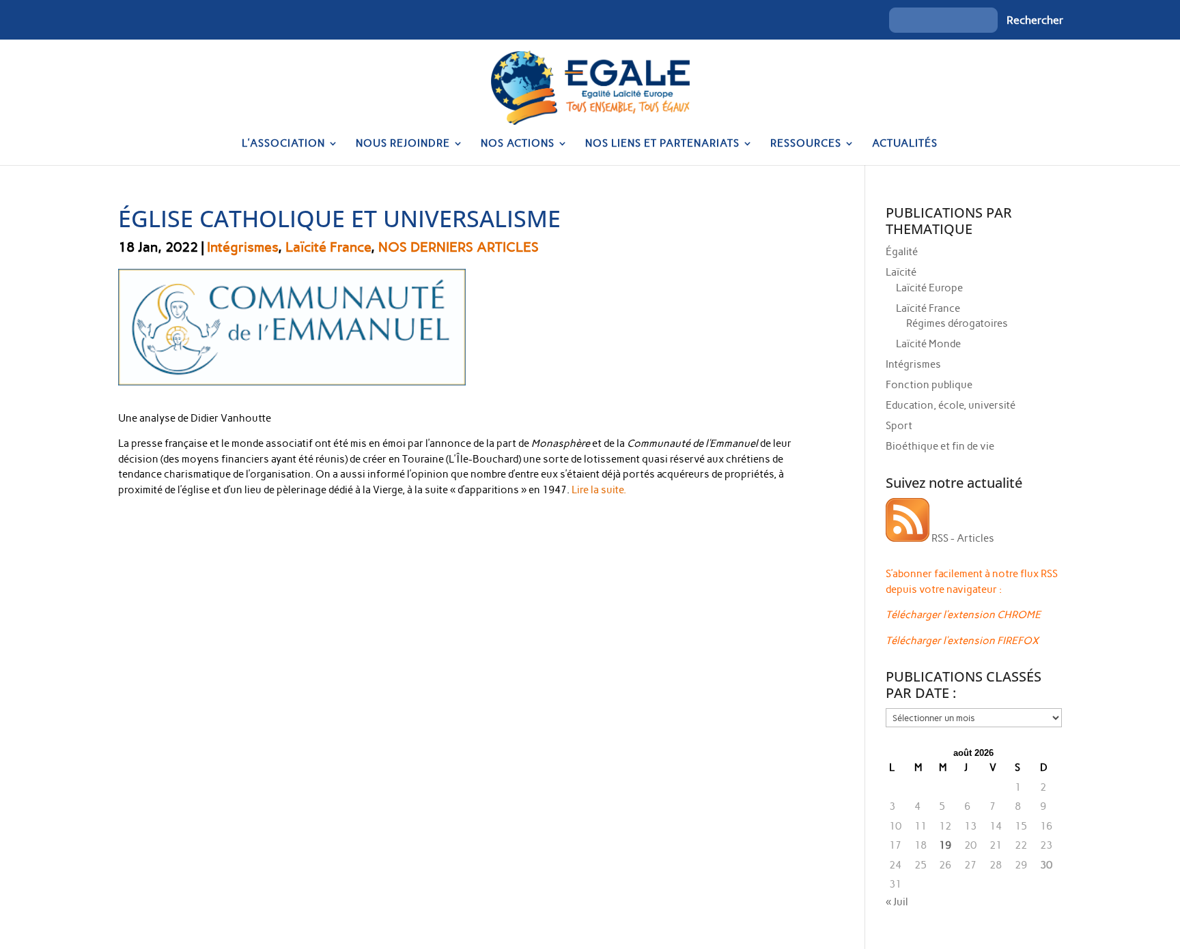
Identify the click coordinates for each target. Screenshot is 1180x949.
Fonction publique (929, 385)
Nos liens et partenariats (662, 143)
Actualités (905, 143)
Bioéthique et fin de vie (940, 446)
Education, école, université (950, 405)
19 (945, 845)
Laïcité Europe (929, 288)
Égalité (902, 252)
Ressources (805, 143)
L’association (283, 143)
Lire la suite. (599, 490)
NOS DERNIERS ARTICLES (458, 247)
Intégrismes (242, 247)
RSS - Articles (961, 538)
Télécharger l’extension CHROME (963, 615)
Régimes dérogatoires (957, 323)
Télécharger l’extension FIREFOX (962, 640)
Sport (899, 426)
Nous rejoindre (403, 143)
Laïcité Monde (928, 344)
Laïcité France (328, 247)
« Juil (897, 902)
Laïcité (901, 272)
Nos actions (517, 143)
